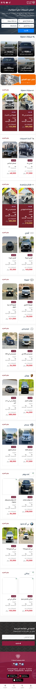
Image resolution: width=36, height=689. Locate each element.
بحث (25, 30)
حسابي (31, 687)
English (5, 687)
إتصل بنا (14, 687)
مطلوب (22, 687)
